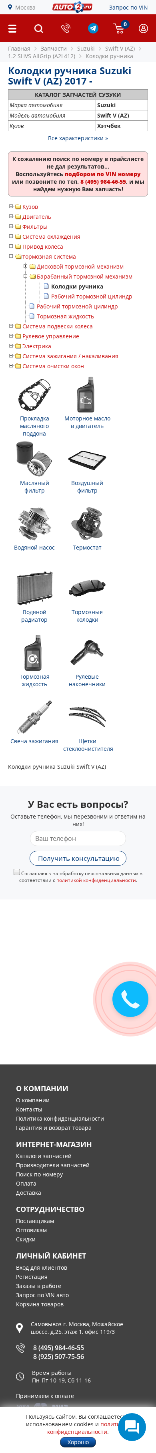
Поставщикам (35, 1221)
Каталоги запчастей (44, 1156)
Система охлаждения (51, 236)
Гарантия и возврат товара (54, 1127)
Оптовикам (31, 1230)
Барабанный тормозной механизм (84, 276)
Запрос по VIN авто (42, 1295)
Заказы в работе (38, 1286)
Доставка (28, 1192)
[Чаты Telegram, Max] (132, 1427)
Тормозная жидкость (65, 316)
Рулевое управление (50, 336)
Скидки (26, 1239)
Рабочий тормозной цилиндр (91, 296)
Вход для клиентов (41, 1267)
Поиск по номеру (39, 1174)
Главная (19, 48)
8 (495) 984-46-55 (58, 1347)
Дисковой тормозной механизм (80, 266)
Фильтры (35, 226)
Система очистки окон (53, 366)
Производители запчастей (53, 1165)
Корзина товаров (40, 1304)
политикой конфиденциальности (96, 880)
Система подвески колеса (57, 326)
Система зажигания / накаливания (70, 356)
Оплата (26, 1183)
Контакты (29, 1109)
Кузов (30, 206)
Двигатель (36, 216)
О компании (33, 1100)
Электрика (36, 346)
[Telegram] (93, 31)
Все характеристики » (78, 138)
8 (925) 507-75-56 (58, 1356)
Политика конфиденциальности (60, 1118)
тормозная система (49, 256)
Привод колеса (42, 246)
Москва (25, 7)
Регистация (32, 1276)
